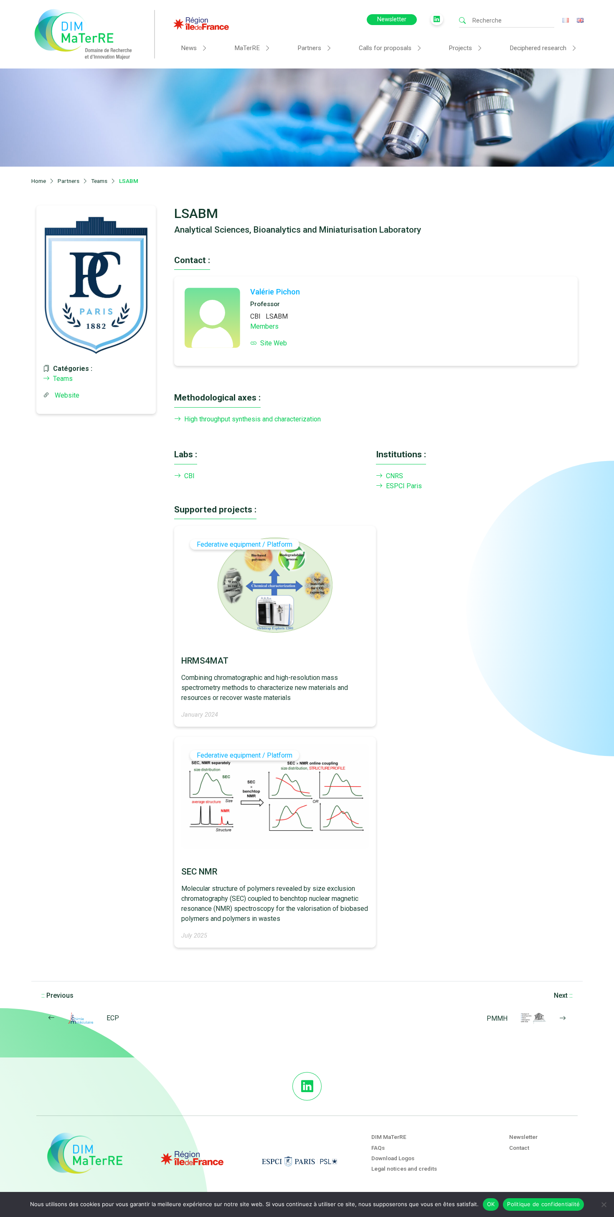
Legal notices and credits (404, 1168)
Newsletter (391, 19)
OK (491, 1204)
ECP (113, 1018)
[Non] (603, 1204)
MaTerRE (247, 48)
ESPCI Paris (404, 486)
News (189, 48)
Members (264, 326)
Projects (460, 48)
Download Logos (392, 1158)
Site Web (273, 343)
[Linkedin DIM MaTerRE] (306, 1086)
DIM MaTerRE (388, 1136)
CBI (255, 316)
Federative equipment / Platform (244, 544)
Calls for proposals (385, 48)
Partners (309, 48)
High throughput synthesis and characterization (252, 419)
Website (67, 395)
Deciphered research (538, 48)
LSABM (277, 316)
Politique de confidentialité (543, 1204)
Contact (519, 1147)
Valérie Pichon (275, 291)
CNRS (394, 476)
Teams (63, 379)
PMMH (497, 1018)
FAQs (378, 1147)
